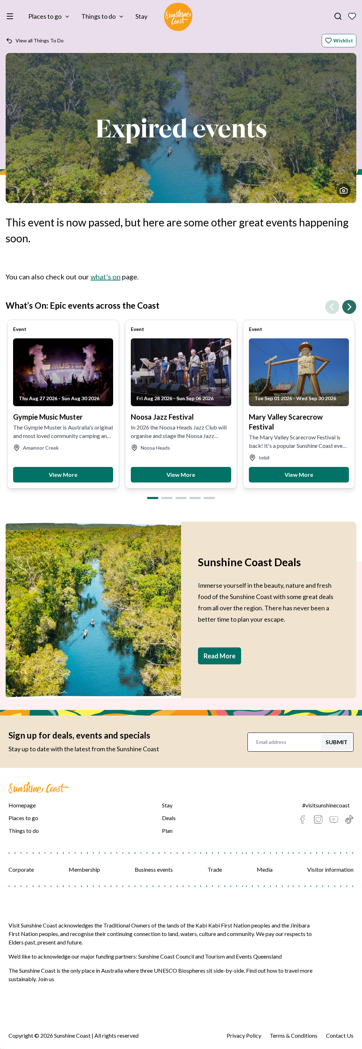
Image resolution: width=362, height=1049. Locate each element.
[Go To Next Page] (349, 307)
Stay (141, 16)
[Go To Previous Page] (332, 307)
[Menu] (11, 16)
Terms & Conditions (293, 1035)
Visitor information (330, 869)
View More (63, 474)
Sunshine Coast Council (166, 956)
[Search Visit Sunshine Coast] (338, 16)
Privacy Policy (244, 1035)
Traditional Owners (126, 925)
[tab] (152, 498)
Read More (219, 656)
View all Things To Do (40, 40)
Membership (84, 869)
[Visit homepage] (178, 18)
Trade (215, 869)
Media (265, 869)
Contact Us (340, 1035)
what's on (105, 276)
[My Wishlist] (352, 16)
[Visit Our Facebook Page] (302, 819)
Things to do (98, 16)
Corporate (21, 869)
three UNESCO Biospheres (172, 970)
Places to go (45, 16)
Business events (154, 869)
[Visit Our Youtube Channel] (333, 819)
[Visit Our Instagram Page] (318, 819)
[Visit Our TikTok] (349, 819)
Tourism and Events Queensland (243, 956)
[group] (63, 404)
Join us (46, 979)
